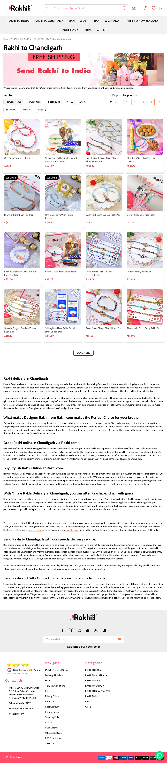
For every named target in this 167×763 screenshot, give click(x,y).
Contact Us (51, 722)
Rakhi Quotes (52, 727)
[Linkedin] (104, 630)
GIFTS (101, 30)
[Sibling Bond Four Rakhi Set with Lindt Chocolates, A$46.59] (63, 307)
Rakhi (87, 30)
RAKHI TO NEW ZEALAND (141, 21)
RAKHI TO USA (78, 21)
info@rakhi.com (16, 713)
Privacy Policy (52, 696)
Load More (83, 352)
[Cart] (161, 8)
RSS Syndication (53, 738)
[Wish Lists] (154, 8)
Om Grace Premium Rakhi (17, 158)
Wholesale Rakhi (53, 732)
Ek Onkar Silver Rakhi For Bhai (18, 214)
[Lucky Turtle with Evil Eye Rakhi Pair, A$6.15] (104, 193)
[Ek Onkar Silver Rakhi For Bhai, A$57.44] (22, 193)
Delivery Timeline (54, 675)
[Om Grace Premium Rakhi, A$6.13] (22, 137)
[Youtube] (88, 630)
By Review (11, 109)
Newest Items (35, 101)
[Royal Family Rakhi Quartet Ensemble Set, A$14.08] (104, 250)
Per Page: (113, 95)
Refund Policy (52, 711)
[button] (23, 669)
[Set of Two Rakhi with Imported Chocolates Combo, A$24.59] (63, 137)
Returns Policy (52, 706)
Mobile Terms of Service (57, 670)
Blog (47, 691)
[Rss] (96, 630)
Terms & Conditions (55, 685)
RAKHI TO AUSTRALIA (48, 21)
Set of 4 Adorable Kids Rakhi (141, 214)
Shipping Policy (53, 717)
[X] (71, 630)
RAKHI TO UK (69, 30)
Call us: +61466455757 (19, 703)
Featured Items (13, 101)
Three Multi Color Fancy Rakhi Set (143, 328)
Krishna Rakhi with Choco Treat (60, 271)
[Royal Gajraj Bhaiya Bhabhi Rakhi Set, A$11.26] (104, 307)
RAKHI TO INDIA (18, 21)
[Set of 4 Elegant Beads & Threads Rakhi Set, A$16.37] (22, 307)
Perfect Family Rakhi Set (139, 271)
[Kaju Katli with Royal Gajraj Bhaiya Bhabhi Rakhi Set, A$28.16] (104, 137)
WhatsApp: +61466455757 (22, 708)
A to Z (70, 101)
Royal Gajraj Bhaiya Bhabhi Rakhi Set (104, 328)
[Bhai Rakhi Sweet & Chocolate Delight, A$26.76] (145, 137)
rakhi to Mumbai (36, 530)
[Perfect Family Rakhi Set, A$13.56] (145, 250)
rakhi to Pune (72, 530)
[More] (30, 21)
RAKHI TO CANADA (106, 21)
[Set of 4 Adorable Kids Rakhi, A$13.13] (145, 193)
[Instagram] (79, 630)
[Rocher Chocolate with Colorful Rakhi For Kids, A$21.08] (22, 250)
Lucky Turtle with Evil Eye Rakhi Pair (103, 214)
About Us (49, 701)
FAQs (47, 680)
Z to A (82, 101)
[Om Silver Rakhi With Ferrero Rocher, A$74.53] (63, 193)
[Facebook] (63, 630)
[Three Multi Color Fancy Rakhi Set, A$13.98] (145, 307)
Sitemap (49, 743)
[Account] (146, 8)
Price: (28, 110)
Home (6, 38)
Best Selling (54, 101)
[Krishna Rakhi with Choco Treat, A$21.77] (63, 250)
